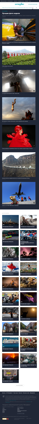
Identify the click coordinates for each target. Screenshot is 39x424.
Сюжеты (30, 7)
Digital (24, 7)
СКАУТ (3, 410)
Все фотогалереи (19, 385)
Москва (22, 7)
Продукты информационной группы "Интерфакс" (16, 405)
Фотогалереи (4, 11)
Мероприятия (32, 392)
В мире (9, 7)
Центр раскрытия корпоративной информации (21, 411)
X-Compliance (4, 409)
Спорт (16, 7)
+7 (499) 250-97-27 (7, 402)
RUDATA (18, 409)
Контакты (4, 392)
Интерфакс (19, 4)
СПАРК (3, 408)
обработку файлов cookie (12, 400)
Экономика (13, 7)
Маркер (3, 411)
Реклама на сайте (26, 392)
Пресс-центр (15, 392)
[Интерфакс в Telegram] (19, 413)
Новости (27, 7)
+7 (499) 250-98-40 (28, 401)
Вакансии (20, 392)
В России (6, 7)
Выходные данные (16, 419)
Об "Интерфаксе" (9, 392)
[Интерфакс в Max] (23, 413)
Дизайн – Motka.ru (29, 418)
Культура (18, 7)
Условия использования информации (19, 418)
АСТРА (3, 412)
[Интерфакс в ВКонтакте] (20, 413)
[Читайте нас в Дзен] (18, 413)
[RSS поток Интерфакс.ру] (22, 413)
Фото (32, 7)
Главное (3, 7)
